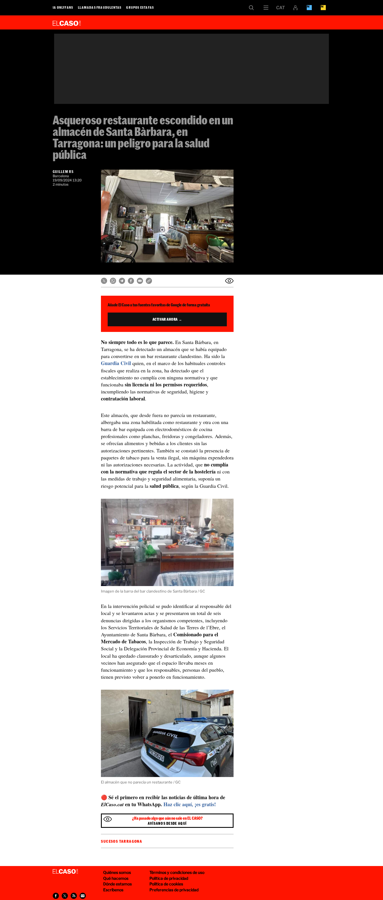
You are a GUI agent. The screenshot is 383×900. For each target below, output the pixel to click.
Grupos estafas (140, 7)
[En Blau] (309, 7)
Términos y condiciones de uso (176, 872)
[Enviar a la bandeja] (229, 281)
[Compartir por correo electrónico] (140, 281)
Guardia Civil (116, 363)
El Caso (67, 22)
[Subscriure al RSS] (74, 896)
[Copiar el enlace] (149, 281)
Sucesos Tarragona (121, 841)
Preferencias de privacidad (174, 889)
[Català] (280, 7)
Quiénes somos (117, 872)
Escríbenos (113, 889)
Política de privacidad (168, 878)
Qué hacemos (115, 878)
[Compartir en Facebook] (131, 281)
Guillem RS (63, 172)
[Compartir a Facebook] (56, 896)
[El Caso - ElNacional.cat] (65, 871)
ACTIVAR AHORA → (167, 319)
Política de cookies (166, 883)
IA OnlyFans (63, 7)
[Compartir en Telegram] (122, 281)
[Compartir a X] (65, 896)
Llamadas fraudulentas (99, 7)
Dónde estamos (117, 883)
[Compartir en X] (104, 281)
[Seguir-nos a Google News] (83, 896)
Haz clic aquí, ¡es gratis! (189, 804)
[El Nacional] (323, 7)
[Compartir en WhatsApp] (113, 281)
